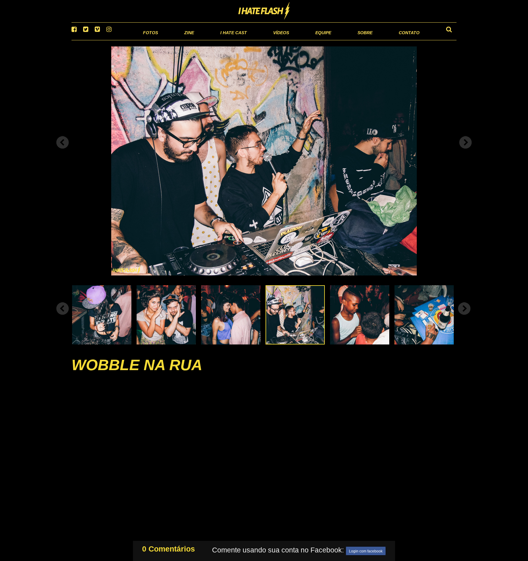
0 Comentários (168, 547)
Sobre (353, 39)
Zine (149, 39)
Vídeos (258, 39)
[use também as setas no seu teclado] (62, 150)
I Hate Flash (264, 11)
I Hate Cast (201, 39)
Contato (403, 39)
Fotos (108, 39)
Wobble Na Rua (137, 372)
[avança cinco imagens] (62, 316)
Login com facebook (366, 550)
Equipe (306, 39)
